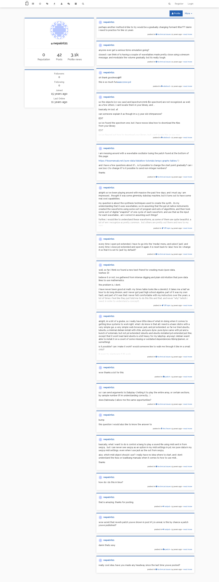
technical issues (164, 34)
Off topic (167, 228)
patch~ (168, 377)
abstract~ (167, 86)
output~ (167, 506)
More (189, 14)
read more (187, 34)
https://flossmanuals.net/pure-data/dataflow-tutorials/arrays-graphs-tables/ (138, 161)
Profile (176, 13)
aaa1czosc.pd (124, 82)
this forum (166, 429)
